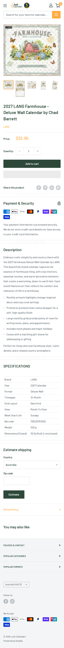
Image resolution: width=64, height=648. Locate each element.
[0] (58, 5)
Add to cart (32, 163)
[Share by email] (58, 187)
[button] (32, 174)
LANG (6, 126)
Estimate (14, 494)
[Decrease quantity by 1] (19, 151)
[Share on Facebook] (38, 187)
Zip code (8, 473)
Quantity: (8, 151)
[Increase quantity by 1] (37, 151)
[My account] (51, 5)
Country (7, 457)
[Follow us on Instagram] (12, 601)
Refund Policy (11, 509)
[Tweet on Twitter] (51, 187)
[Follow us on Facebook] (5, 601)
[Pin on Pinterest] (45, 187)
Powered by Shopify (13, 640)
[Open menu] (5, 5)
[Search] (56, 14)
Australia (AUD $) (13, 584)
